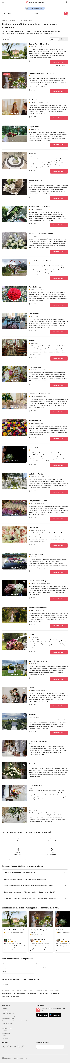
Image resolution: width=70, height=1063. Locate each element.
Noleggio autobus (16, 990)
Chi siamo (4, 1030)
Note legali (5, 1011)
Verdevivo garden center (38, 661)
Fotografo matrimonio (8, 987)
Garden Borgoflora (36, 554)
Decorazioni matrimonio (8, 993)
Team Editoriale (6, 1033)
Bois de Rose (34, 447)
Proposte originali (54, 993)
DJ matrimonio (15, 996)
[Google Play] (55, 1016)
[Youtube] (18, 1046)
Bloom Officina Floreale (38, 608)
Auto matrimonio (44, 987)
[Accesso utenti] (67, 2)
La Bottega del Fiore (35, 785)
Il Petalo (32, 340)
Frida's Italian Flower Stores (38, 741)
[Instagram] (14, 1046)
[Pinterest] (11, 1046)
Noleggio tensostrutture (40, 990)
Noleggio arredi (27, 990)
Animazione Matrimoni (55, 990)
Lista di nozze (21, 993)
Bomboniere (5, 990)
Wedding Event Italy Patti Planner (41, 73)
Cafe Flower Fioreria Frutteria (40, 260)
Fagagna (4, 968)
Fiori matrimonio (14, 20)
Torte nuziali (5, 996)
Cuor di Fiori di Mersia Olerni (39, 44)
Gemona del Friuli (41, 968)
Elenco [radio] (55, 39)
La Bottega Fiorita (36, 474)
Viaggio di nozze (43, 993)
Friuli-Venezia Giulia (26, 20)
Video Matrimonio (21, 987)
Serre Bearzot (33, 763)
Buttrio (38, 964)
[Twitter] (7, 1046)
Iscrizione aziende (7, 1028)
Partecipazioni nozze (57, 987)
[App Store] (42, 1016)
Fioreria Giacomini (35, 287)
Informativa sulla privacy (8, 1016)
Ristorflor (32, 153)
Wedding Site (5, 1038)
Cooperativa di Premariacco (39, 394)
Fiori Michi (32, 808)
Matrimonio (5, 20)
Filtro (7, 39)
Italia (41, 1047)
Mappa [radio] (64, 39)
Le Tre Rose (33, 527)
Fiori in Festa (34, 314)
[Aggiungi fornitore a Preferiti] (24, 45)
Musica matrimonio (33, 987)
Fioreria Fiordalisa (35, 421)
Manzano (4, 972)
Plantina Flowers (35, 100)
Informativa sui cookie (8, 1018)
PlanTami (32, 715)
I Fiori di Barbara (35, 367)
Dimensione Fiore (35, 180)
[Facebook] (3, 1046)
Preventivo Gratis (59, 62)
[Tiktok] (22, 1046)
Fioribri (31, 688)
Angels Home (34, 127)
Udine (3, 964)
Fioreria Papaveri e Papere (39, 581)
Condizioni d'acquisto (8, 1013)
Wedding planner (31, 993)
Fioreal (31, 634)
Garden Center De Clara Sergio (41, 234)
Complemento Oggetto (38, 501)
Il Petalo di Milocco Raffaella (40, 207)
